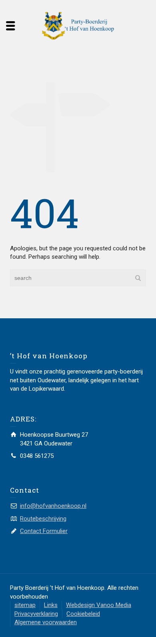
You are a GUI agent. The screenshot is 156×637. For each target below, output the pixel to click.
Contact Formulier (44, 531)
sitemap (25, 605)
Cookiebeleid (83, 613)
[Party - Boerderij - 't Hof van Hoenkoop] (78, 25)
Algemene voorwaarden (45, 622)
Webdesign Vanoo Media (98, 605)
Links (51, 605)
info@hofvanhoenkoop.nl (53, 505)
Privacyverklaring (36, 613)
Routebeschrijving (43, 518)
